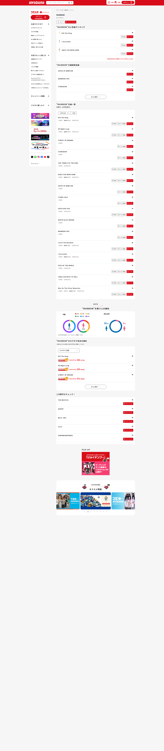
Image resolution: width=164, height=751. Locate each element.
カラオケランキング (36, 28)
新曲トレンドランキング (37, 35)
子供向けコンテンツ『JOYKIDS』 (40, 88)
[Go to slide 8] (106, 511)
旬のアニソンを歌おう (37, 43)
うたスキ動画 (34, 67)
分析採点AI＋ (34, 63)
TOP (57, 10)
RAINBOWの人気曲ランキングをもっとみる (120, 59)
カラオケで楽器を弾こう (37, 74)
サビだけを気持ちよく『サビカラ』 (40, 84)
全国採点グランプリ (36, 59)
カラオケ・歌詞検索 (64, 10)
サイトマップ (34, 163)
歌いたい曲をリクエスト (37, 70)
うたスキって (45, 12)
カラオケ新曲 (34, 31)
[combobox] (72, 113)
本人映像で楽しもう (36, 39)
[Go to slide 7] (103, 511)
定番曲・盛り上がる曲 (37, 47)
